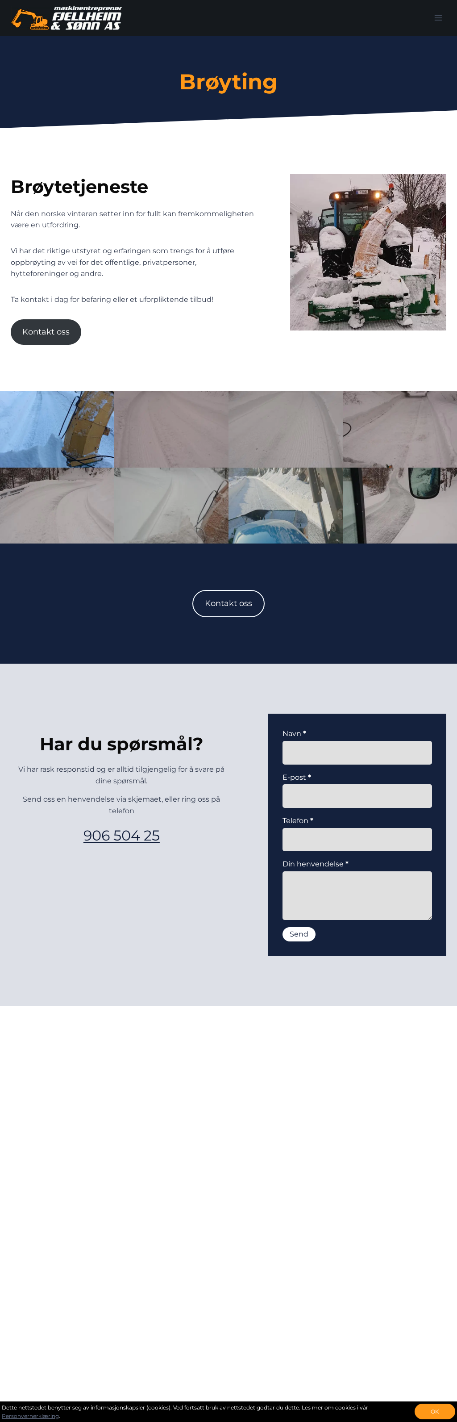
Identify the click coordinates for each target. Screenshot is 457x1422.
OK (435, 1411)
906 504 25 (121, 835)
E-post (297, 777)
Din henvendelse (316, 864)
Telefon (298, 820)
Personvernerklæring (30, 1416)
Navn (294, 733)
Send (299, 934)
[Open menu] (438, 18)
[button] (57, 429)
